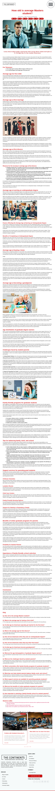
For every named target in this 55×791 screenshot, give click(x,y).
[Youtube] (45, 782)
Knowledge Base (32, 772)
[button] (50, 4)
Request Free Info (53, 244)
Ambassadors (4, 783)
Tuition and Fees (32, 762)
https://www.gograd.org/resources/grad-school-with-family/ (18, 705)
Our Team (4, 776)
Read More (6, 742)
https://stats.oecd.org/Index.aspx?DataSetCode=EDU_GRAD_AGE (20, 706)
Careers (3, 778)
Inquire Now (31, 767)
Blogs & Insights (5, 774)
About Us (31, 756)
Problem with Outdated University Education (16, 733)
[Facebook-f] (34, 782)
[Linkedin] (42, 782)
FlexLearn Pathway (33, 760)
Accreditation (31, 758)
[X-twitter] (37, 782)
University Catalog (5, 785)
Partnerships (4, 781)
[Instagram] (40, 782)
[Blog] (48, 782)
